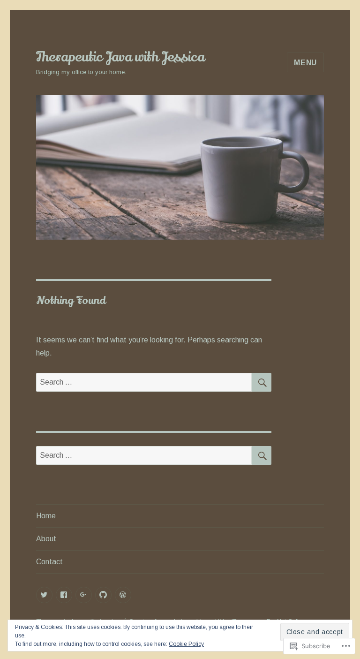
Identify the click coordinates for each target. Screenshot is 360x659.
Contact (49, 562)
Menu (305, 63)
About (46, 539)
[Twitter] (44, 595)
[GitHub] (103, 595)
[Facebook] (64, 595)
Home (46, 516)
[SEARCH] (261, 382)
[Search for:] (144, 382)
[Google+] (83, 595)
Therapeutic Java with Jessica (120, 57)
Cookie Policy (186, 644)
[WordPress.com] (123, 595)
